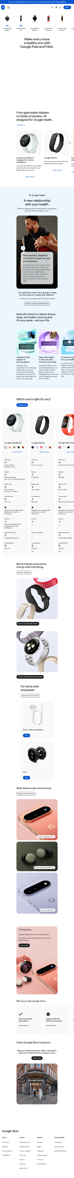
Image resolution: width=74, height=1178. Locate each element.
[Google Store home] (8, 7)
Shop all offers (61, 2)
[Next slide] (70, 142)
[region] (37, 22)
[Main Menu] (3, 7)
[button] (52, 7)
